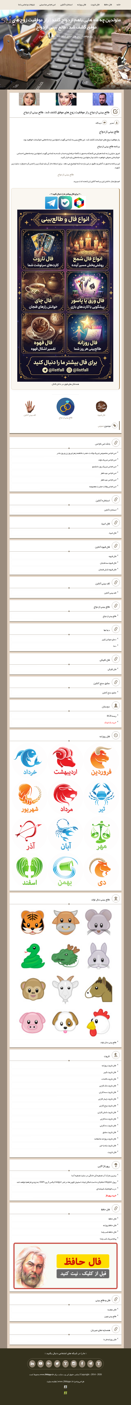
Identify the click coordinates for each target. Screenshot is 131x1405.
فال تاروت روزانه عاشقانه (105, 1138)
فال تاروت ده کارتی (108, 1125)
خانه (118, 4)
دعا (114, 646)
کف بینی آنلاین (110, 593)
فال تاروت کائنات (108, 1079)
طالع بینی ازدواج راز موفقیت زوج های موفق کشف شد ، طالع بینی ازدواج (66, 112)
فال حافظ (108, 4)
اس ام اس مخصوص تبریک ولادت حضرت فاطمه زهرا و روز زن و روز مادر (86, 453)
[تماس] (65, 1363)
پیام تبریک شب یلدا (108, 1238)
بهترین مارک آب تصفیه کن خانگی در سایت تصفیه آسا (93, 1175)
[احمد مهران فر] (103, 100)
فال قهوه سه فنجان (108, 562)
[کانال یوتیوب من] (40, 1363)
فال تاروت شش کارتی (107, 1112)
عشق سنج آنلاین (109, 692)
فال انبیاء (112, 533)
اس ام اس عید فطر (108, 473)
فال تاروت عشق (109, 1132)
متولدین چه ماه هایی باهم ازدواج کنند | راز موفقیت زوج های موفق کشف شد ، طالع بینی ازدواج (66, 23)
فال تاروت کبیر (109, 1072)
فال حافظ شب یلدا (108, 1232)
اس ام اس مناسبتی (47, 4)
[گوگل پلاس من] (49, 1363)
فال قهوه (112, 556)
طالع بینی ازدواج (66, 174)
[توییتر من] (57, 1363)
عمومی (101, 426)
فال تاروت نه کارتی (108, 1119)
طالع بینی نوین (110, 1316)
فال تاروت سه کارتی (107, 1092)
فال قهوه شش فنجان (107, 569)
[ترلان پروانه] (66, 100)
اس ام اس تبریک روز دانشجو (104, 466)
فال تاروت (95, 4)
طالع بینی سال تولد (108, 1042)
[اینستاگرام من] (74, 1363)
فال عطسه (112, 1309)
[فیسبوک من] (82, 1363)
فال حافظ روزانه (109, 1225)
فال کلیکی (112, 669)
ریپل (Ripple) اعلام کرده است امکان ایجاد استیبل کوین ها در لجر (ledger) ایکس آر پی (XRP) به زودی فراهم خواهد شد (66, 1182)
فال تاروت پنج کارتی (107, 1105)
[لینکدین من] (32, 1363)
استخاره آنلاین (66, 4)
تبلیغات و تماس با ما (26, 4)
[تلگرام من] (90, 1363)
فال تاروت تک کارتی (107, 1085)
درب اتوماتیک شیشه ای (106, 1188)
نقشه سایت (52, 1381)
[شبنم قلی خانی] (29, 100)
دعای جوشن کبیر (109, 639)
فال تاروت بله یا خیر (107, 1145)
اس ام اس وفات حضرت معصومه (102, 486)
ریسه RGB (111, 715)
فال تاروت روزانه (109, 1065)
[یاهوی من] (99, 1363)
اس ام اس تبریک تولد (107, 460)
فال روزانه (81, 4)
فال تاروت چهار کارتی (107, 1099)
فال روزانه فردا (109, 1339)
